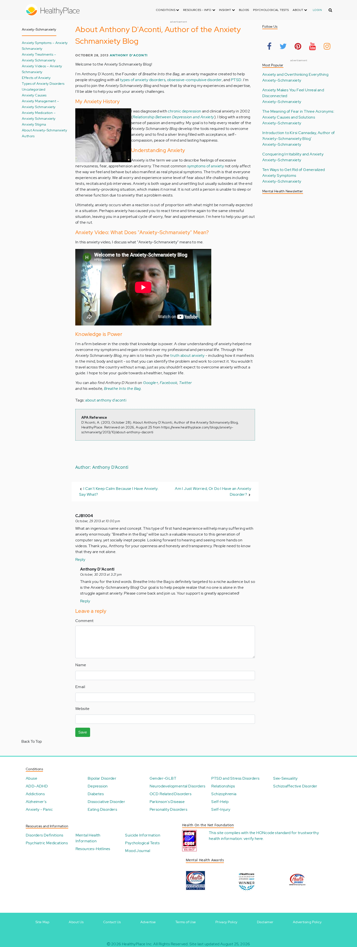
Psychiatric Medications (47, 842)
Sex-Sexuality (285, 778)
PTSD (236, 79)
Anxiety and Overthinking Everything (295, 74)
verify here (253, 838)
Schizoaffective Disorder (295, 786)
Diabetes (96, 793)
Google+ (150, 382)
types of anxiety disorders (142, 79)
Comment (84, 620)
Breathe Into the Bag (122, 388)
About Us (76, 922)
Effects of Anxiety (36, 77)
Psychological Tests (271, 10)
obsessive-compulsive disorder (194, 79)
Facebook (168, 382)
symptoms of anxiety (205, 166)
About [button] (298, 10)
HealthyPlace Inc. (137, 944)
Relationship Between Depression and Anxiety (173, 116)
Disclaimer (265, 922)
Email (80, 686)
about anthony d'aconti (105, 400)
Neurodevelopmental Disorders (177, 786)
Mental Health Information (88, 838)
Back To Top (31, 741)
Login (317, 10)
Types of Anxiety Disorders (43, 83)
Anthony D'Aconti (129, 55)
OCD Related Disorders (170, 793)
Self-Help (220, 801)
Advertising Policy (307, 922)
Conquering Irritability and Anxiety (292, 154)
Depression (98, 786)
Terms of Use (185, 922)
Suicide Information (142, 835)
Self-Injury (220, 809)
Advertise (148, 922)
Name (80, 664)
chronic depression (184, 111)
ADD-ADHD (37, 786)
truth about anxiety (187, 355)
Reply (80, 559)
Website (82, 708)
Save (82, 732)
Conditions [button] (166, 10)
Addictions (35, 793)
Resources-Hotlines (93, 848)
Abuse (31, 778)
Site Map (42, 922)
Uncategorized (33, 89)
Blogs (244, 10)
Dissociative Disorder (106, 801)
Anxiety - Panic (39, 809)
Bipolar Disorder (102, 778)
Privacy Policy (226, 922)
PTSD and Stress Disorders (235, 778)
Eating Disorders (102, 809)
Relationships (223, 786)
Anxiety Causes (34, 95)
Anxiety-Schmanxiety (281, 80)
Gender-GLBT (163, 778)
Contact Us (112, 922)
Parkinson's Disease (167, 801)
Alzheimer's (36, 801)
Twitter (185, 382)
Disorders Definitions (44, 835)
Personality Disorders (168, 809)
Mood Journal (137, 850)
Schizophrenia (223, 793)
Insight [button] (225, 10)
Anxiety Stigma (34, 124)
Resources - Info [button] (197, 10)
